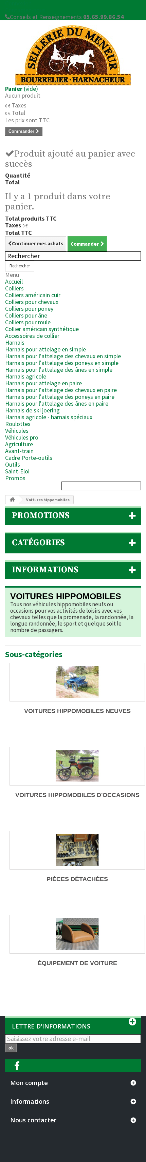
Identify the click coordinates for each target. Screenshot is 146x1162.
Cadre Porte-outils (28, 458)
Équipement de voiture (77, 963)
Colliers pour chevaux (31, 302)
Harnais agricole (25, 376)
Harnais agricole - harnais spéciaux (48, 417)
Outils (12, 464)
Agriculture (19, 444)
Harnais (14, 342)
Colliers (14, 288)
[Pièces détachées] (77, 850)
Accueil (14, 281)
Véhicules (17, 430)
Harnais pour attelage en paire (43, 383)
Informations (45, 570)
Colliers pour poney (29, 308)
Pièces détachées (77, 879)
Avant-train (19, 451)
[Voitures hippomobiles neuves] (77, 682)
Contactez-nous (25, 10)
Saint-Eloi (17, 471)
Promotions (41, 515)
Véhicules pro (21, 437)
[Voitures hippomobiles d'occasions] (77, 766)
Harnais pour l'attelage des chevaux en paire (61, 390)
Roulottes (18, 424)
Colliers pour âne (26, 315)
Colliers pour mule (28, 322)
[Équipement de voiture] (77, 934)
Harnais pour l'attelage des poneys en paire (59, 397)
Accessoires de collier (32, 336)
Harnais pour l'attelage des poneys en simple (61, 363)
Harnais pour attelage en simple (45, 349)
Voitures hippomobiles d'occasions (77, 795)
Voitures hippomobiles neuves (77, 711)
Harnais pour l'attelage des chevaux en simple (63, 356)
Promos (15, 478)
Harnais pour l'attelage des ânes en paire (56, 403)
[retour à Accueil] (12, 499)
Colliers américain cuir (32, 295)
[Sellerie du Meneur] (73, 55)
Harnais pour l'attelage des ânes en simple (58, 369)
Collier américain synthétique (42, 329)
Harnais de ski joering (32, 410)
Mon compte (29, 1083)
